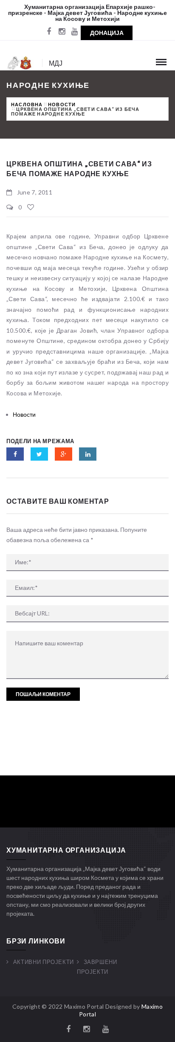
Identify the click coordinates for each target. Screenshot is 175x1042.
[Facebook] (48, 32)
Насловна (27, 104)
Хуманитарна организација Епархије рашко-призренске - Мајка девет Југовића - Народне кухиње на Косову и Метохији (87, 12)
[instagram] (61, 32)
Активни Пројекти (43, 961)
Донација (107, 32)
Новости (62, 104)
